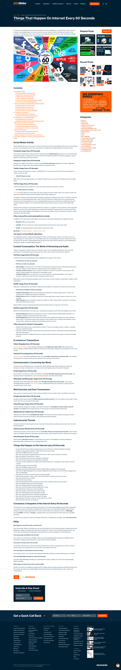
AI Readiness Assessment (64, 644)
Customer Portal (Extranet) (19, 628)
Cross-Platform (62, 640)
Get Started (76, 658)
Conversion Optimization (49, 640)
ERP (82, 120)
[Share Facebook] (99, 665)
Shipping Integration (33, 641)
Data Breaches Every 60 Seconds (24, 133)
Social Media (85, 151)
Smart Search (31, 635)
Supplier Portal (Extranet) (19, 630)
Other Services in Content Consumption (26, 110)
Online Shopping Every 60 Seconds (25, 114)
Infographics (85, 149)
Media (75, 656)
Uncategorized (85, 141)
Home (15, 15)
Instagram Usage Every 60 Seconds (25, 95)
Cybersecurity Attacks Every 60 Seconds (26, 131)
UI (81, 135)
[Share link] (105, 665)
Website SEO (46, 628)
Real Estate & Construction (77, 631)
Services (68, 3)
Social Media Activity (19, 91)
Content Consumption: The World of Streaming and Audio (29, 103)
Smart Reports (32, 648)
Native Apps (61, 636)
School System (17, 642)
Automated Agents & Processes (33, 631)
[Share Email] (106, 665)
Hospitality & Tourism (78, 635)
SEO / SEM (84, 136)
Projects (76, 3)
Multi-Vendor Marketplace (19, 652)
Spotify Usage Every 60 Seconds (24, 109)
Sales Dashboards (32, 646)
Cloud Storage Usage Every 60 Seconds (26, 126)
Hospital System (17, 640)
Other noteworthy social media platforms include (28, 100)
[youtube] (102, 665)
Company (82, 3)
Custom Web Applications (64, 630)
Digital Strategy (62, 642)
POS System (16, 650)
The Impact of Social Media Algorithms (26, 102)
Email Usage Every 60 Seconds (24, 119)
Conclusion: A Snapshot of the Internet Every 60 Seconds (29, 136)
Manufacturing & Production (77, 638)
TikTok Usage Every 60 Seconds (24, 98)
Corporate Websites (63, 628)
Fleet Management (18, 644)
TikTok (15, 192)
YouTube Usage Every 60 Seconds (24, 105)
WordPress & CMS (63, 634)
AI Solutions (46, 3)
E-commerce (85, 143)
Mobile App (84, 131)
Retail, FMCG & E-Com (78, 641)
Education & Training (78, 643)
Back (16, 577)
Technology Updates (87, 138)
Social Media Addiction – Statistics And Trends (32, 231)
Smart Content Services (49, 636)
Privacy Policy (40, 666)
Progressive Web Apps (63, 638)
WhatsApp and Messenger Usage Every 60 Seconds (29, 121)
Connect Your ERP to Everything (35, 637)
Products (37, 3)
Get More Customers (57, 3)
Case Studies (85, 146)
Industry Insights (86, 140)
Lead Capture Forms (48, 638)
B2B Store (16, 648)
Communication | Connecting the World (24, 117)
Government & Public (78, 633)
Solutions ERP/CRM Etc (88, 128)
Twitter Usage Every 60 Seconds (24, 96)
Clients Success (86, 127)
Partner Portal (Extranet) (19, 634)
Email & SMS (31, 644)
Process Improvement (63, 646)
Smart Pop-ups (47, 642)
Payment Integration (33, 639)
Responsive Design (63, 632)
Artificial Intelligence (87, 144)
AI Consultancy (32, 633)
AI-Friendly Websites (48, 634)
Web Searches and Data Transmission (24, 122)
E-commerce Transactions (21, 112)
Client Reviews (77, 654)
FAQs (15, 138)
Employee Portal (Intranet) (19, 632)
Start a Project (94, 3)
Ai (81, 133)
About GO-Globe (77, 650)
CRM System (16, 638)
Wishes (83, 122)
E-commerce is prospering (21, 347)
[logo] (20, 4)
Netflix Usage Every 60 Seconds (24, 107)
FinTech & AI (76, 628)
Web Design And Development (90, 130)
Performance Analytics (33, 650)
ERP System (16, 636)
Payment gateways (19, 356)
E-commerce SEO (47, 632)
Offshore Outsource (87, 125)
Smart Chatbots (32, 628)
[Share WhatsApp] (104, 665)
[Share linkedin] (97, 665)
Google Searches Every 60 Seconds (25, 124)
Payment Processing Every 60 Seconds (26, 115)
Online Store (16, 646)
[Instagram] (100, 665)
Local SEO (46, 630)
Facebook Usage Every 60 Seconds (25, 93)
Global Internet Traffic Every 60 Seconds (26, 128)
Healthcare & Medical (78, 645)
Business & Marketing (87, 148)
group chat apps (34, 383)
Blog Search (106, 31)
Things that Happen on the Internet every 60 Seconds (28, 135)
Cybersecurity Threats (20, 129)
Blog (19, 15)
